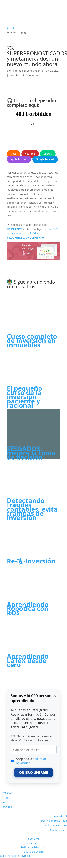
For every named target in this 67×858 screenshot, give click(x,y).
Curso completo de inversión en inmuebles (32, 340)
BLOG (6, 802)
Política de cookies (56, 825)
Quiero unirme (33, 772)
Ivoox (13, 153)
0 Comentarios (32, 75)
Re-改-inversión (31, 561)
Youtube (30, 153)
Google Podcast (45, 159)
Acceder (11, 28)
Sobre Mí (33, 838)
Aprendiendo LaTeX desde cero (27, 660)
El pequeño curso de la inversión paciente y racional (24, 397)
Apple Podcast (18, 159)
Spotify (48, 153)
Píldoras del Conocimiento (27, 70)
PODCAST (8, 793)
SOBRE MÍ (8, 807)
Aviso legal (60, 816)
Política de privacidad (54, 820)
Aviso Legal (33, 843)
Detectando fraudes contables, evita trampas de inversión (32, 509)
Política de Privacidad (33, 847)
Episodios (14, 75)
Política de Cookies (34, 851)
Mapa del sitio (58, 830)
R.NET (18, 229)
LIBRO (6, 797)
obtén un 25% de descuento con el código (32, 233)
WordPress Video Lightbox (15, 855)
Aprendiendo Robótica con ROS (27, 608)
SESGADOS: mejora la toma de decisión (31, 453)
